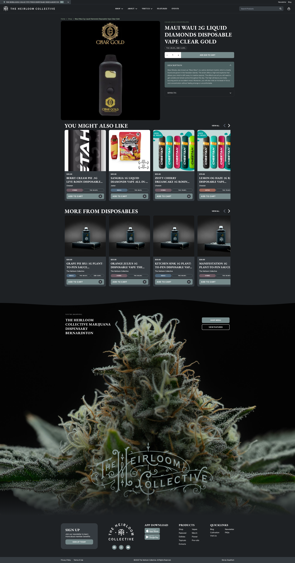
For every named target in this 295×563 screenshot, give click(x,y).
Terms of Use (78, 560)
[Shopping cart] (288, 8)
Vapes (194, 529)
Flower (195, 536)
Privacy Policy (66, 560)
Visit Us (213, 536)
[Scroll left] (224, 125)
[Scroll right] (228, 125)
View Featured (216, 327)
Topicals (182, 540)
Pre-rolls (195, 540)
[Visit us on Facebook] (114, 547)
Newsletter (229, 529)
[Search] (280, 8)
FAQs (227, 532)
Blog (212, 529)
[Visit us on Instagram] (121, 547)
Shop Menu (215, 320)
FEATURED (162, 8)
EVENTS (175, 8)
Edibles (182, 536)
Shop (70, 19)
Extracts (182, 544)
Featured (182, 533)
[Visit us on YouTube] (128, 547)
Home (63, 19)
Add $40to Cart (207, 55)
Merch (194, 533)
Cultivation (214, 532)
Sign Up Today (79, 542)
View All (215, 126)
